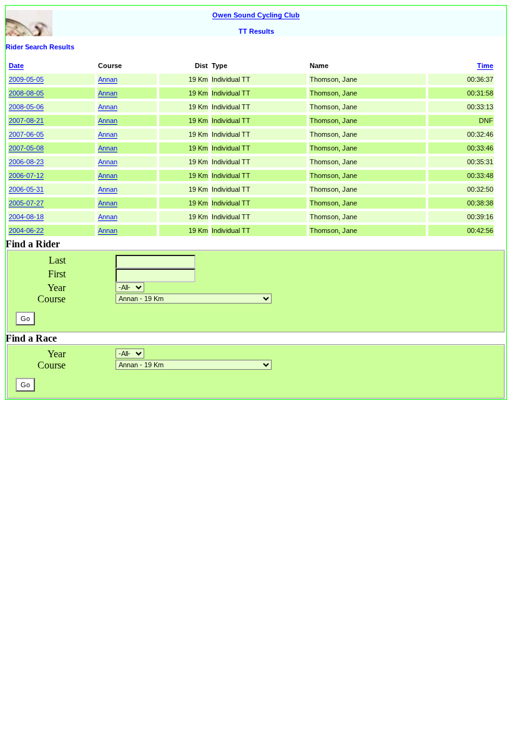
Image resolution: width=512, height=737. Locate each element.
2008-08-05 (26, 93)
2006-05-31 (26, 189)
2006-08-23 (26, 162)
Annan (107, 79)
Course (51, 299)
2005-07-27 (26, 203)
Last (57, 260)
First (57, 274)
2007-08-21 (26, 120)
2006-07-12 (26, 175)
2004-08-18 (26, 216)
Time (485, 65)
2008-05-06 (26, 107)
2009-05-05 (26, 79)
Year (56, 287)
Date (16, 65)
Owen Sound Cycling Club (256, 15)
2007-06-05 (26, 134)
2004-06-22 (26, 230)
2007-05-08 (26, 148)
